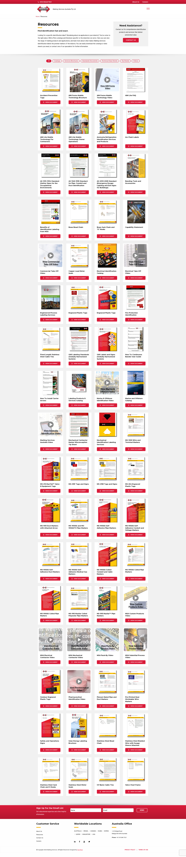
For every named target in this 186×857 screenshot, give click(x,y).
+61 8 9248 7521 (45, 2)
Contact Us (131, 40)
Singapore (86, 834)
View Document (51, 102)
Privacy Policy (130, 849)
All (49, 61)
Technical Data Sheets (109, 61)
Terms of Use (143, 849)
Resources (39, 834)
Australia (77, 831)
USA (93, 834)
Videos (135, 61)
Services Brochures (71, 61)
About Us (135, 2)
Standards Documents (90, 61)
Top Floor (80, 849)
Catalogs (57, 61)
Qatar (78, 834)
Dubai (100, 831)
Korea (106, 831)
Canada (93, 831)
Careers (145, 2)
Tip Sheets (125, 61)
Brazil (86, 831)
